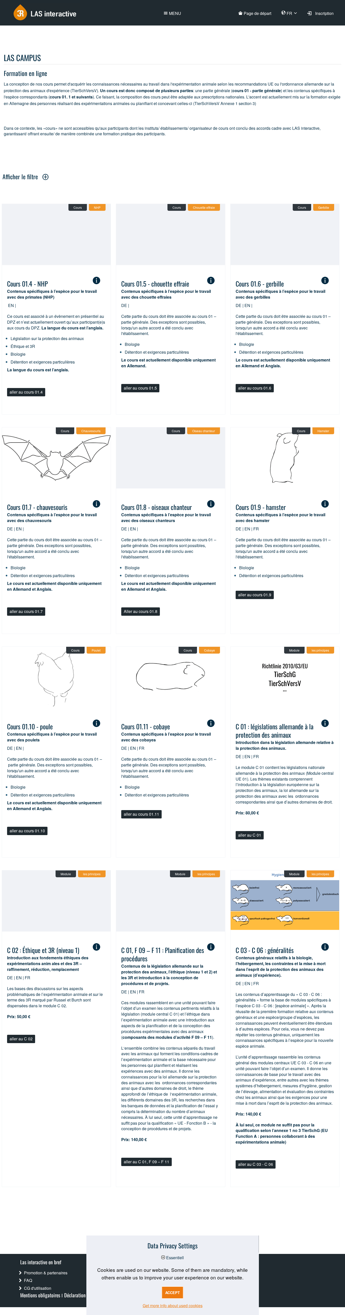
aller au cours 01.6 (254, 388)
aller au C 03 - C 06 (255, 1164)
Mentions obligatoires (40, 1295)
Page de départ (257, 13)
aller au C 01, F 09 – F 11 (146, 1162)
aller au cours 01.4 (26, 392)
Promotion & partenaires (45, 1273)
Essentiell (175, 1257)
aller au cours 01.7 (26, 611)
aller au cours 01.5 (140, 388)
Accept (172, 1292)
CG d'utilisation (37, 1288)
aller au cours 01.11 (141, 814)
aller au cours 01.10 (27, 831)
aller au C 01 (249, 835)
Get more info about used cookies (173, 1305)
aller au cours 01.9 (254, 595)
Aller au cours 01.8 (140, 611)
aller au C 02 (21, 1039)
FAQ (28, 1280)
